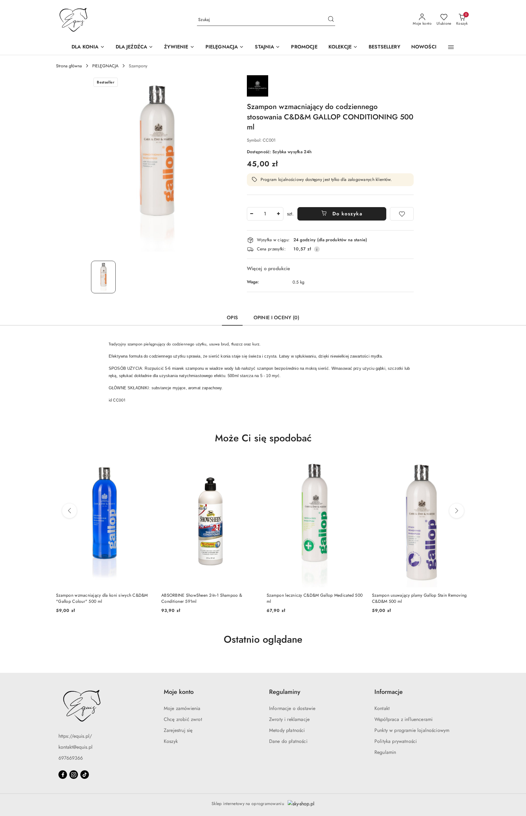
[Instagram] (73, 774)
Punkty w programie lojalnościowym (411, 730)
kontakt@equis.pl (75, 747)
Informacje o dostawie (292, 708)
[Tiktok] (84, 774)
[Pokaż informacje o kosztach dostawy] (317, 249)
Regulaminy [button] (284, 691)
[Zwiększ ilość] (278, 213)
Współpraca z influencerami (403, 719)
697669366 (70, 757)
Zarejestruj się (178, 730)
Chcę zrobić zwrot (183, 719)
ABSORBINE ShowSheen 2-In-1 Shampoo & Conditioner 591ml (96, 598)
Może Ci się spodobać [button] (263, 438)
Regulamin (385, 752)
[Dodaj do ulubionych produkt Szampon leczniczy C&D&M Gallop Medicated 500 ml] (252, 463)
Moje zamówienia (182, 708)
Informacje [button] (388, 691)
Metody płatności (287, 730)
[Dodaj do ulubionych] (402, 214)
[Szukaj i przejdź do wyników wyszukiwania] (331, 19)
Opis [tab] (232, 317)
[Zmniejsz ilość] (251, 213)
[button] (451, 47)
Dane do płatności (288, 741)
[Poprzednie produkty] (69, 511)
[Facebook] (62, 774)
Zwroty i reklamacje (289, 719)
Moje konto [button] (179, 691)
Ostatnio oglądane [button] (263, 639)
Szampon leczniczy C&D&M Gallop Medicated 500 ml (209, 598)
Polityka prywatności (395, 741)
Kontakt (382, 708)
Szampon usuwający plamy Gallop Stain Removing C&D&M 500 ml (314, 598)
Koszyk (171, 741)
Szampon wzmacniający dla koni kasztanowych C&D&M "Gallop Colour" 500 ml (416, 598)
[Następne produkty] (456, 511)
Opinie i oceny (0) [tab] (276, 317)
